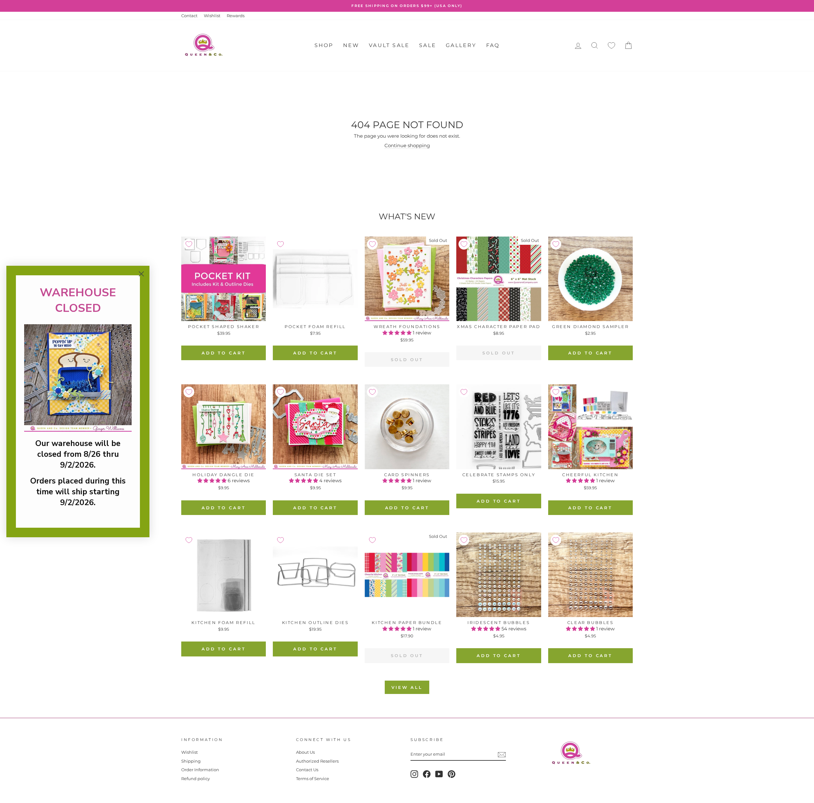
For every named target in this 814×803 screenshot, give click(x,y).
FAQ (493, 45)
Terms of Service (312, 778)
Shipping (191, 761)
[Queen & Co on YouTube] (439, 774)
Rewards (236, 15)
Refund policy (195, 778)
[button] (398, 333)
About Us (305, 752)
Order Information (200, 769)
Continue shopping (407, 145)
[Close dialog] (141, 273)
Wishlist (212, 15)
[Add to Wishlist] (189, 244)
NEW (351, 45)
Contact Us (307, 769)
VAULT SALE (389, 45)
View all (407, 687)
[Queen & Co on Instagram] (414, 774)
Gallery (461, 45)
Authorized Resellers (317, 761)
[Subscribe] (502, 754)
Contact (189, 15)
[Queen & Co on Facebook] (427, 774)
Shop (324, 45)
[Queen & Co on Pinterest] (451, 774)
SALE (427, 45)
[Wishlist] (611, 45)
